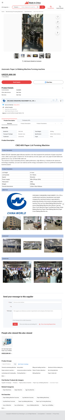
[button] (58, 123)
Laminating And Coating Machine (9, 373)
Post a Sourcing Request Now (47, 324)
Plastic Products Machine (38, 370)
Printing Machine (21, 373)
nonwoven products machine (24, 370)
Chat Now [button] (49, 82)
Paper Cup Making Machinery (25, 401)
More (3, 408)
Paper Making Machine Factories (11, 397)
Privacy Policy (56, 413)
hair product (20, 367)
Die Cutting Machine (53, 370)
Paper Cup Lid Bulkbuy (47, 405)
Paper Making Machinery (43, 397)
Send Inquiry (16, 82)
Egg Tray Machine (29, 390)
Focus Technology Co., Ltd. (22, 413)
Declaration (48, 413)
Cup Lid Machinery (18, 405)
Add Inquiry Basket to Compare (32, 61)
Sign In (4, 113)
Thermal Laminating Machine (9, 367)
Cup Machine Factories (28, 397)
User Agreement (41, 413)
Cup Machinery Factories (9, 401)
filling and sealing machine (38, 367)
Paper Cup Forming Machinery (43, 401)
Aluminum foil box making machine (55, 367)
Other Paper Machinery (38, 11)
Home (3, 11)
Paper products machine (8, 370)
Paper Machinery (28, 11)
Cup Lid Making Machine (33, 405)
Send (15, 324)
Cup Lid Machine (7, 405)
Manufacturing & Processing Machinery (14, 11)
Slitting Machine (36, 373)
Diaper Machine (18, 390)
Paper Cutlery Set (52, 373)
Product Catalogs (24, 364)
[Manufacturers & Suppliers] (33, 2)
